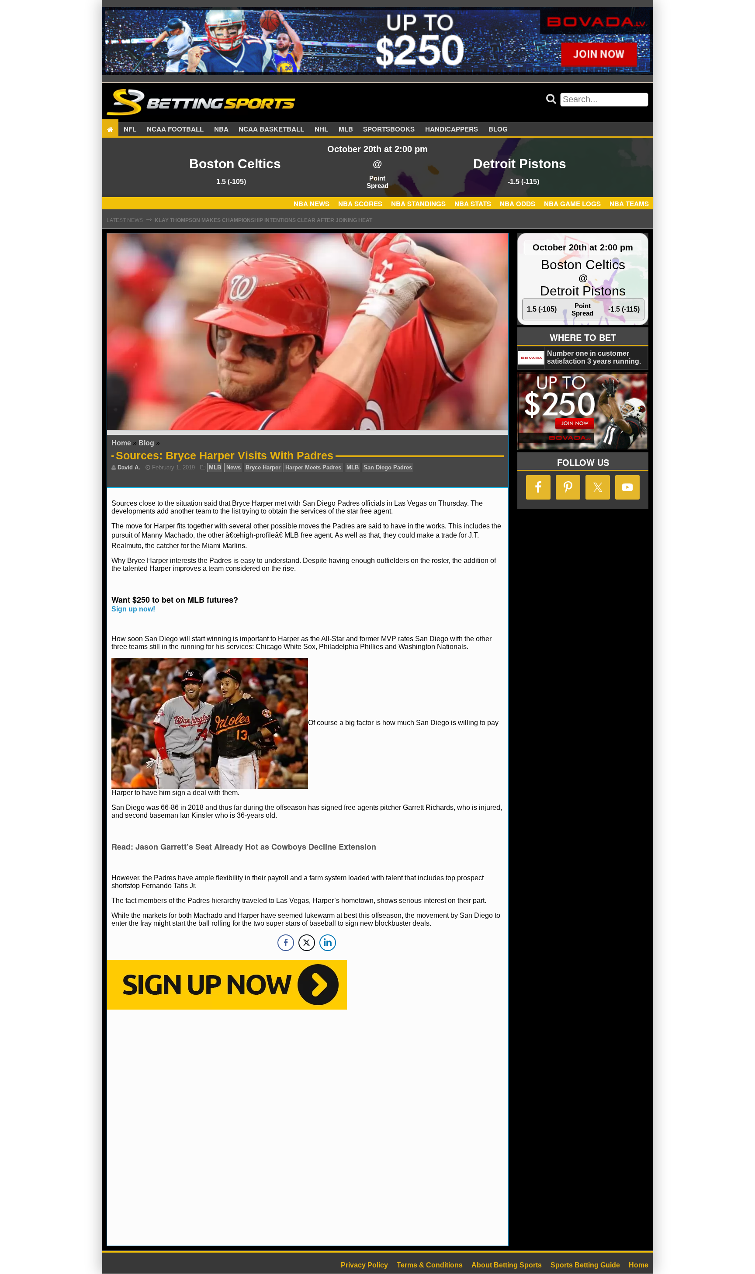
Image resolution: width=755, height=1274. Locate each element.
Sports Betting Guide (585, 1265)
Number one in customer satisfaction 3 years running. (594, 357)
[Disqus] (307, 1126)
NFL (130, 129)
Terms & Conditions (430, 1265)
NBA (221, 129)
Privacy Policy (364, 1265)
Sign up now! (133, 609)
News (233, 467)
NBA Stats (472, 203)
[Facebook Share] (285, 942)
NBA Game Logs (572, 203)
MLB (346, 129)
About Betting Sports (506, 1265)
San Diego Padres (388, 467)
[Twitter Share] (306, 942)
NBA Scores (360, 203)
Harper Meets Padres (313, 467)
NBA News (311, 203)
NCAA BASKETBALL (271, 129)
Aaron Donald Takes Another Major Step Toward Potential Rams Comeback (270, 220)
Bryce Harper (263, 467)
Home (121, 443)
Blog (498, 129)
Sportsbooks (389, 129)
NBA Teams (629, 203)
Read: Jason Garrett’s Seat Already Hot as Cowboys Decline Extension (243, 846)
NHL (321, 129)
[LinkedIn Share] (327, 942)
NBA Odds (517, 203)
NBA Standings (418, 203)
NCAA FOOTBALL (175, 129)
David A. (129, 467)
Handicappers (451, 129)
